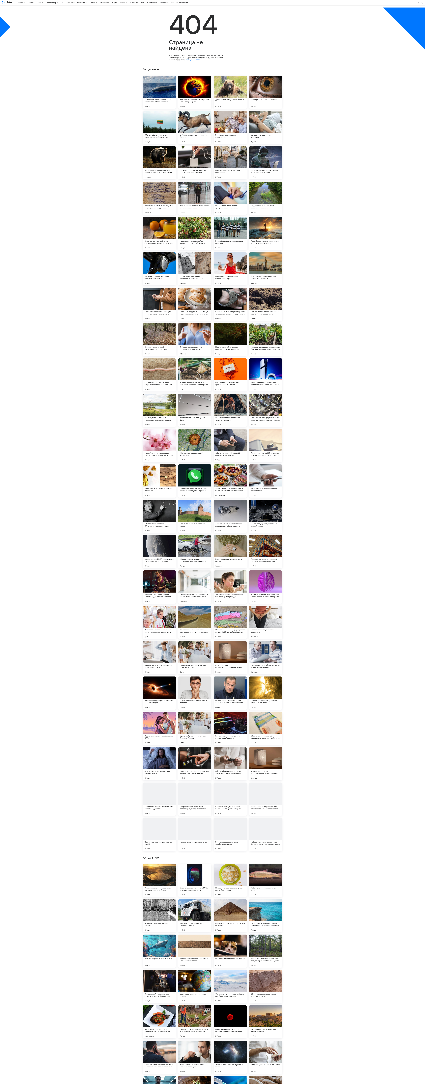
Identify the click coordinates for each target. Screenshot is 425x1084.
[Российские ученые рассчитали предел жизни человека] (265, 233)
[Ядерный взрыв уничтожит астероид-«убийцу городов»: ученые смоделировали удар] (194, 799)
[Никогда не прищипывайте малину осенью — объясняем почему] (194, 233)
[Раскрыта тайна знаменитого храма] (194, 516)
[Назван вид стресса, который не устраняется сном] (159, 657)
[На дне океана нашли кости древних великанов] (265, 198)
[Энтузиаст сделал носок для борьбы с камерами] (159, 268)
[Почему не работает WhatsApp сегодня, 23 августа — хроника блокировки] (194, 481)
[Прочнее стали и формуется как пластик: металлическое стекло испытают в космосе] (265, 410)
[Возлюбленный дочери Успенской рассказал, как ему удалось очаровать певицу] (265, 869)
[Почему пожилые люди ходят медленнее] (230, 162)
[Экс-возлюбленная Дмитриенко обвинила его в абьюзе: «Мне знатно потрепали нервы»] (230, 940)
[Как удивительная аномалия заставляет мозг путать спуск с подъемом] (194, 622)
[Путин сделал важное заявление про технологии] (230, 869)
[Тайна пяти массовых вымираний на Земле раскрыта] (194, 92)
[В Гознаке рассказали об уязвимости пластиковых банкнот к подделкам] (265, 728)
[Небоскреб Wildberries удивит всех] (265, 1046)
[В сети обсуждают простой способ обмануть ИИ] (194, 869)
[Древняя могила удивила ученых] (230, 92)
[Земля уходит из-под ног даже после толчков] (159, 763)
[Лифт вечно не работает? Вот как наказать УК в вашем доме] (194, 763)
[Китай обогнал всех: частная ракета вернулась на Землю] (159, 940)
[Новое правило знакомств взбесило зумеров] (230, 268)
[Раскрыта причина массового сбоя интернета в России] (194, 905)
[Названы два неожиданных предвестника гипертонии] (230, 198)
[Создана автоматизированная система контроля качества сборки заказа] (265, 551)
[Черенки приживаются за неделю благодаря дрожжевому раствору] (265, 339)
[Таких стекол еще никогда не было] (194, 410)
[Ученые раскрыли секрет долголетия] (230, 127)
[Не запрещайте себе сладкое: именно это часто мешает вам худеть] (265, 975)
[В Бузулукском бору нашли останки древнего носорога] (265, 905)
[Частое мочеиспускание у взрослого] (265, 622)
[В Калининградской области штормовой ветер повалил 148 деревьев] (159, 869)
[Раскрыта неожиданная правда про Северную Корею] (265, 162)
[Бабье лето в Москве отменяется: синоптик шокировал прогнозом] (194, 198)
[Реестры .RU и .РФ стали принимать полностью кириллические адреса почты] (159, 975)
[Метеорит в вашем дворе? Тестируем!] (194, 445)
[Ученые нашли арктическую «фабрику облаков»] (230, 834)
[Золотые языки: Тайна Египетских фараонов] (159, 481)
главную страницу (193, 60)
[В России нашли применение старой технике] (194, 940)
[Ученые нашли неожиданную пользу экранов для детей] (230, 1046)
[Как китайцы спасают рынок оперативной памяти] (230, 728)
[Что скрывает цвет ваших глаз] (265, 92)
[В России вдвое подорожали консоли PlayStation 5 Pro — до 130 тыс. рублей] (265, 374)
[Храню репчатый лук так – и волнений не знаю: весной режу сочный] (194, 374)
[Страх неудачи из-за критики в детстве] (194, 693)
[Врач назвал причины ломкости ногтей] (230, 551)
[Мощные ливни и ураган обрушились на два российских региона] (194, 551)
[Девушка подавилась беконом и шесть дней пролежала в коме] (194, 587)
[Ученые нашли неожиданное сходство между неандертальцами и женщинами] (230, 410)
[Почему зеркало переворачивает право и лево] (265, 940)
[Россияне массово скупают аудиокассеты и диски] (230, 374)
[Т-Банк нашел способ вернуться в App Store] (265, 1011)
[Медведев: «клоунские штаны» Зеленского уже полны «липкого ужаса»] (230, 693)
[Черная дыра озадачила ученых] (194, 834)
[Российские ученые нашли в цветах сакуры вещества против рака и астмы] (159, 445)
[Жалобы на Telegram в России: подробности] (159, 1046)
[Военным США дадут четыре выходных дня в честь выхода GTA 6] (159, 587)
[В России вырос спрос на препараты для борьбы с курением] (194, 339)
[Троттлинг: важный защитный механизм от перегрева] (159, 905)
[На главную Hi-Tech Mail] (10, 2)
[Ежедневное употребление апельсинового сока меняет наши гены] (159, 233)
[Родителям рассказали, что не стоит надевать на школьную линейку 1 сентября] (159, 622)
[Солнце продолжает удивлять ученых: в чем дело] (265, 693)
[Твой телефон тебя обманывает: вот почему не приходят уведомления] (230, 587)
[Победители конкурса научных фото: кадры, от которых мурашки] (265, 834)
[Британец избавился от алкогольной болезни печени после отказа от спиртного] (230, 905)
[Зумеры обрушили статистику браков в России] (194, 657)
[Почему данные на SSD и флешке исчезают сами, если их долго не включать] (265, 445)
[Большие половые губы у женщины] (265, 127)
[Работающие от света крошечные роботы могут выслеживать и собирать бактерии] (230, 975)
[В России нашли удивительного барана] (194, 127)
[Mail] (3, 2)
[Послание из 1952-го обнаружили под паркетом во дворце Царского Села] (159, 198)
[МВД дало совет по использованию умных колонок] (230, 657)
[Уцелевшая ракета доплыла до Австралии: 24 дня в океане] (159, 92)
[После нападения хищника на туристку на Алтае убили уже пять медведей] (159, 162)
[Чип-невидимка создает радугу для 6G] (159, 834)
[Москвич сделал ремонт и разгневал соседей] (230, 1011)
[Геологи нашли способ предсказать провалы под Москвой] (159, 339)
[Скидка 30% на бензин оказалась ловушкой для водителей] (159, 1011)
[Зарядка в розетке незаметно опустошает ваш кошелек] (194, 162)
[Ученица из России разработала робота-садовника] (159, 799)
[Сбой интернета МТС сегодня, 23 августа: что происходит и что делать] (159, 304)
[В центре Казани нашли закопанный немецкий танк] (194, 268)
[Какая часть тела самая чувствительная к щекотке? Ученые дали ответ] (194, 1011)
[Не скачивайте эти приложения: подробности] (265, 481)
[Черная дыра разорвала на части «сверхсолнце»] (159, 693)
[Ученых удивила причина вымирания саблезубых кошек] (159, 410)
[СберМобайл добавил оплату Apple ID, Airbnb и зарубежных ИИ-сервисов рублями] (230, 763)
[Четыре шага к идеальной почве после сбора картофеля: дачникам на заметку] (265, 304)
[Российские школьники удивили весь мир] (230, 233)
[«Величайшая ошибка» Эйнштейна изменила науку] (159, 516)
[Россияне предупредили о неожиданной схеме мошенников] (194, 1046)
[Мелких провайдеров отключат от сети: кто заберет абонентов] (265, 799)
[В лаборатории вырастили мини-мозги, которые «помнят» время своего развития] (265, 587)
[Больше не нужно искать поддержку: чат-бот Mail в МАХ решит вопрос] (194, 975)
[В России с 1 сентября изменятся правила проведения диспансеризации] (265, 657)
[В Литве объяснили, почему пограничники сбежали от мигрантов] (159, 127)
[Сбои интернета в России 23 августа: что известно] (230, 445)
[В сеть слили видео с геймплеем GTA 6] (159, 728)
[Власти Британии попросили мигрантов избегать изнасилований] (265, 268)
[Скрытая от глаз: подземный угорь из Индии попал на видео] (159, 374)
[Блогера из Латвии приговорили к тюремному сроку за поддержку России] (230, 304)
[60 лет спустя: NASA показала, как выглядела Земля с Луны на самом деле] (159, 551)
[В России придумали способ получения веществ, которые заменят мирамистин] (230, 799)
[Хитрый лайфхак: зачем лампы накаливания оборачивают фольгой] (230, 516)
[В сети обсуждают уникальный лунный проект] (265, 516)
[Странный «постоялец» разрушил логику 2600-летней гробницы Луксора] (230, 622)
